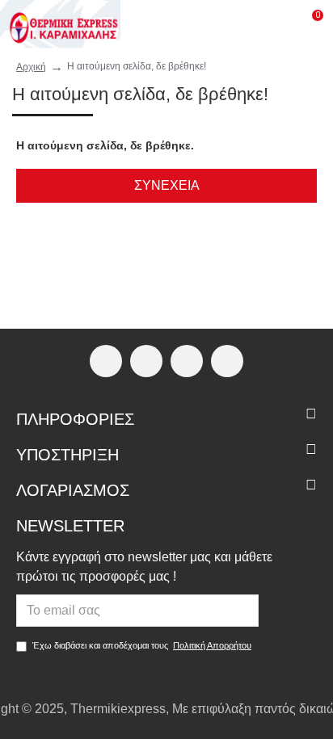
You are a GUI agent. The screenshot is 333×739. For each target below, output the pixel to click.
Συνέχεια (167, 185)
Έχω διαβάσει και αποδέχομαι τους (141, 645)
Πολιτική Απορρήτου (212, 645)
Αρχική (31, 67)
